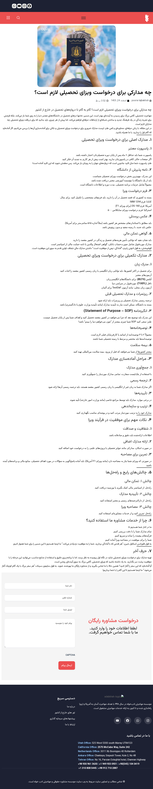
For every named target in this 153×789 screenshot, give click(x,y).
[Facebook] (127, 720)
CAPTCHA (70, 655)
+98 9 (81, 764)
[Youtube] (117, 720)
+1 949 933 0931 (108, 764)
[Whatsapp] (137, 720)
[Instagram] (148, 720)
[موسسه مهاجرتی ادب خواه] (147, 18)
